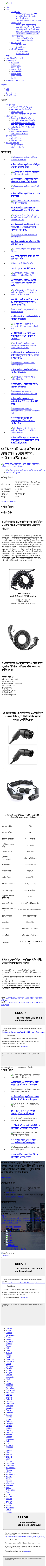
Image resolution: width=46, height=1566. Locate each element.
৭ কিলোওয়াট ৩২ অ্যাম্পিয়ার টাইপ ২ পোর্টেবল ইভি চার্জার (24, 371)
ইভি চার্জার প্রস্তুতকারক (13, 1227)
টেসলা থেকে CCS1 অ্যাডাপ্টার (16, 1249)
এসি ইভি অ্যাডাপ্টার (22, 51)
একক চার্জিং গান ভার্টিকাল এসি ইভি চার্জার (28, 20)
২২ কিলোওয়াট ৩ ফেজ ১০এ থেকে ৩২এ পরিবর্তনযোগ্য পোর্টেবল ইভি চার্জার (23, 283)
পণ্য (7, 9)
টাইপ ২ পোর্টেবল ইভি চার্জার (24, 40)
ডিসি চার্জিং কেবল (21, 47)
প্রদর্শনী (13, 78)
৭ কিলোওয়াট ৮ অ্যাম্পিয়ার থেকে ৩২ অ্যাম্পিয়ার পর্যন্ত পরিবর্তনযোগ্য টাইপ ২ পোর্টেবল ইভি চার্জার (25, 440)
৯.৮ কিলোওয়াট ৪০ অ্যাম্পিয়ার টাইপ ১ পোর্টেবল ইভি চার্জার (25, 317)
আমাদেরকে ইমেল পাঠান (8, 501)
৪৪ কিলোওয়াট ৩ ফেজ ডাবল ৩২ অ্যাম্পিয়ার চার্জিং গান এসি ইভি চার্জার (25, 209)
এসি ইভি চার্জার (15, 12)
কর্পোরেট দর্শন (15, 62)
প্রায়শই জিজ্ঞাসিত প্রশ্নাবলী (15, 58)
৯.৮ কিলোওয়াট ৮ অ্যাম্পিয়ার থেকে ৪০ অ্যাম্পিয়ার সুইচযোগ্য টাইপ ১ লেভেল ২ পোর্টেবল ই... (25, 355)
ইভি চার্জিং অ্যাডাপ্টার (17, 49)
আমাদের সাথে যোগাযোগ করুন (15, 80)
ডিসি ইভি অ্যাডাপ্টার (22, 54)
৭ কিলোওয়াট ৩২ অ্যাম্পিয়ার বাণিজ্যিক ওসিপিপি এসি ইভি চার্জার (25, 165)
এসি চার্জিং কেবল (21, 45)
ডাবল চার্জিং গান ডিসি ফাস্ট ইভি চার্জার (27, 29)
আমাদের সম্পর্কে (11, 60)
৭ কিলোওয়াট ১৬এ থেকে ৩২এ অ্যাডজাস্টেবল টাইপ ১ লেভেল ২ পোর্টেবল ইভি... (23, 420)
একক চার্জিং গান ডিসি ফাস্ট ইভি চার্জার (27, 27)
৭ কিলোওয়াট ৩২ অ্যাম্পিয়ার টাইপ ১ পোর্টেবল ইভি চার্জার (24, 385)
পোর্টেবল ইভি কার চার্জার (23, 1220)
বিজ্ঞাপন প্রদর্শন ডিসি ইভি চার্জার (26, 25)
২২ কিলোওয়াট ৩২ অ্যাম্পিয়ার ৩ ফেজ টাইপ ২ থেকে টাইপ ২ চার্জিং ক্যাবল (25, 1097)
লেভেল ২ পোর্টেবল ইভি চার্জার (29, 1218)
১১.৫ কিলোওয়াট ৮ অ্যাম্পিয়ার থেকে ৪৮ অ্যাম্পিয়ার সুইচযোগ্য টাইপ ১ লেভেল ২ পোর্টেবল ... (24, 302)
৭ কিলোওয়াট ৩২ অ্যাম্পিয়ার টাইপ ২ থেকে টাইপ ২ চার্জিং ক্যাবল (24, 1155)
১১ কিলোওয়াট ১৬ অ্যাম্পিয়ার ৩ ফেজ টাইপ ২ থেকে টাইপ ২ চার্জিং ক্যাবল (24, 1083)
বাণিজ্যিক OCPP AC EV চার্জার (26, 14)
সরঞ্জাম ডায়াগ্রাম (16, 74)
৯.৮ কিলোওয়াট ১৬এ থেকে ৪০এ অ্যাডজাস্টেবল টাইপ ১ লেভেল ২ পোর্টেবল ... (23, 336)
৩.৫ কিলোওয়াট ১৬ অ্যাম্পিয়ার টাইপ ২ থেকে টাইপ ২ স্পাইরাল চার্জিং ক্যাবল (25, 1126)
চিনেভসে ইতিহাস (16, 67)
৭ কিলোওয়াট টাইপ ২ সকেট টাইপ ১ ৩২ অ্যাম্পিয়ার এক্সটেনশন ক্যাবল (24, 1141)
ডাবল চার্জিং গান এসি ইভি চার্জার (25, 16)
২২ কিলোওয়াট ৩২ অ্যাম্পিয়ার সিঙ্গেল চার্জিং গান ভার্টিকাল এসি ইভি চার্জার (24, 180)
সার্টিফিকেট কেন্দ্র (16, 65)
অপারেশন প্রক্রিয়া (16, 71)
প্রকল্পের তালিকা (16, 69)
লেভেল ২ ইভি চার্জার (12, 1229)
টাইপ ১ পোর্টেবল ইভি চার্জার (24, 38)
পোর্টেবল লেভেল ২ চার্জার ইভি (10, 1218)
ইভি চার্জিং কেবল (16, 43)
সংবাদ (7, 56)
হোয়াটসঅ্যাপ (5, 1255)
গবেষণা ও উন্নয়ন (16, 76)
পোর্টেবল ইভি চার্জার (17, 36)
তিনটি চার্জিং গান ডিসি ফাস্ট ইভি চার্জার (28, 31)
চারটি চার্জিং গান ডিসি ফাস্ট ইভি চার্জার (27, 34)
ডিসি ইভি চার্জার (16, 23)
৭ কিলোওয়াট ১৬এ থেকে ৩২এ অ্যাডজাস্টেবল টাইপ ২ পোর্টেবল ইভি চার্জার (24, 401)
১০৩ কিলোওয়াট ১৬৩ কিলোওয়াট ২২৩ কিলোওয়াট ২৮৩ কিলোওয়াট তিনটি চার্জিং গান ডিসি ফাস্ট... (25, 227)
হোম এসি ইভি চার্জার (22, 18)
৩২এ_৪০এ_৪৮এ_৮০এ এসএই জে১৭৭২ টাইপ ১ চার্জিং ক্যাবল (23, 1112)
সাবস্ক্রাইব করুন (6, 1177)
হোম (7, 7)
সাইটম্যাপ (4, 1216)
